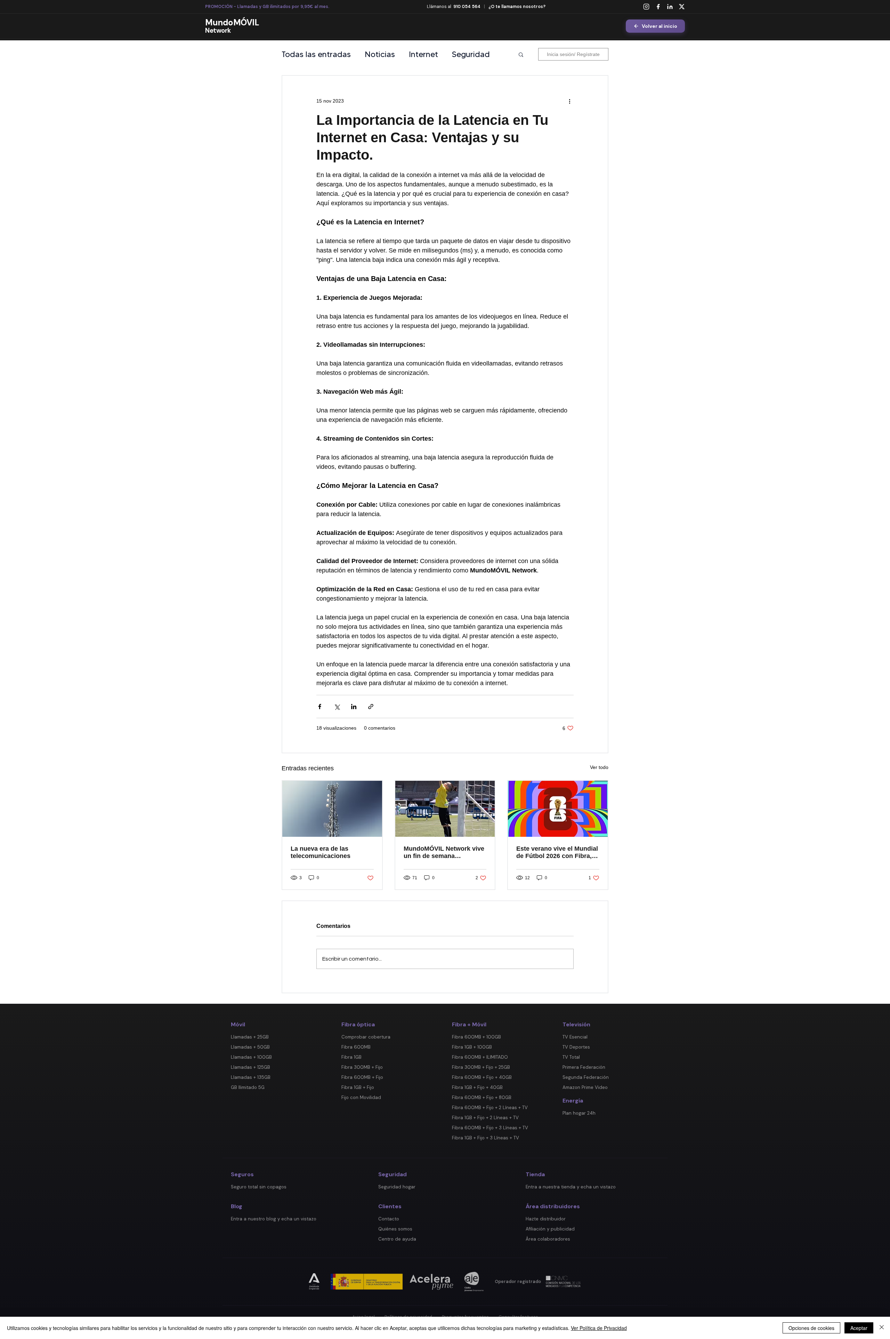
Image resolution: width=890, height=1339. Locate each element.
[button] (521, 54)
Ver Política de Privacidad (599, 1327)
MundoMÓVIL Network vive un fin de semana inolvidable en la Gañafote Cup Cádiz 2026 (444, 852)
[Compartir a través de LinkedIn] (353, 706)
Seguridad (471, 54)
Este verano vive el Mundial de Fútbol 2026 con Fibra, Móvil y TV (557, 852)
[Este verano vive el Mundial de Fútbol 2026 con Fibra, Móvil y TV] (558, 809)
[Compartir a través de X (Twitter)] (336, 706)
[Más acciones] (569, 101)
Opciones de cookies (811, 1327)
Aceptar (858, 1327)
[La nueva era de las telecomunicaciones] (332, 809)
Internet (423, 54)
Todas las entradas (316, 54)
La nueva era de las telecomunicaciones (320, 852)
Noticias (380, 54)
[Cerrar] (881, 1327)
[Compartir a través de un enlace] (370, 706)
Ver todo (599, 767)
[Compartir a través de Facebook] (319, 706)
